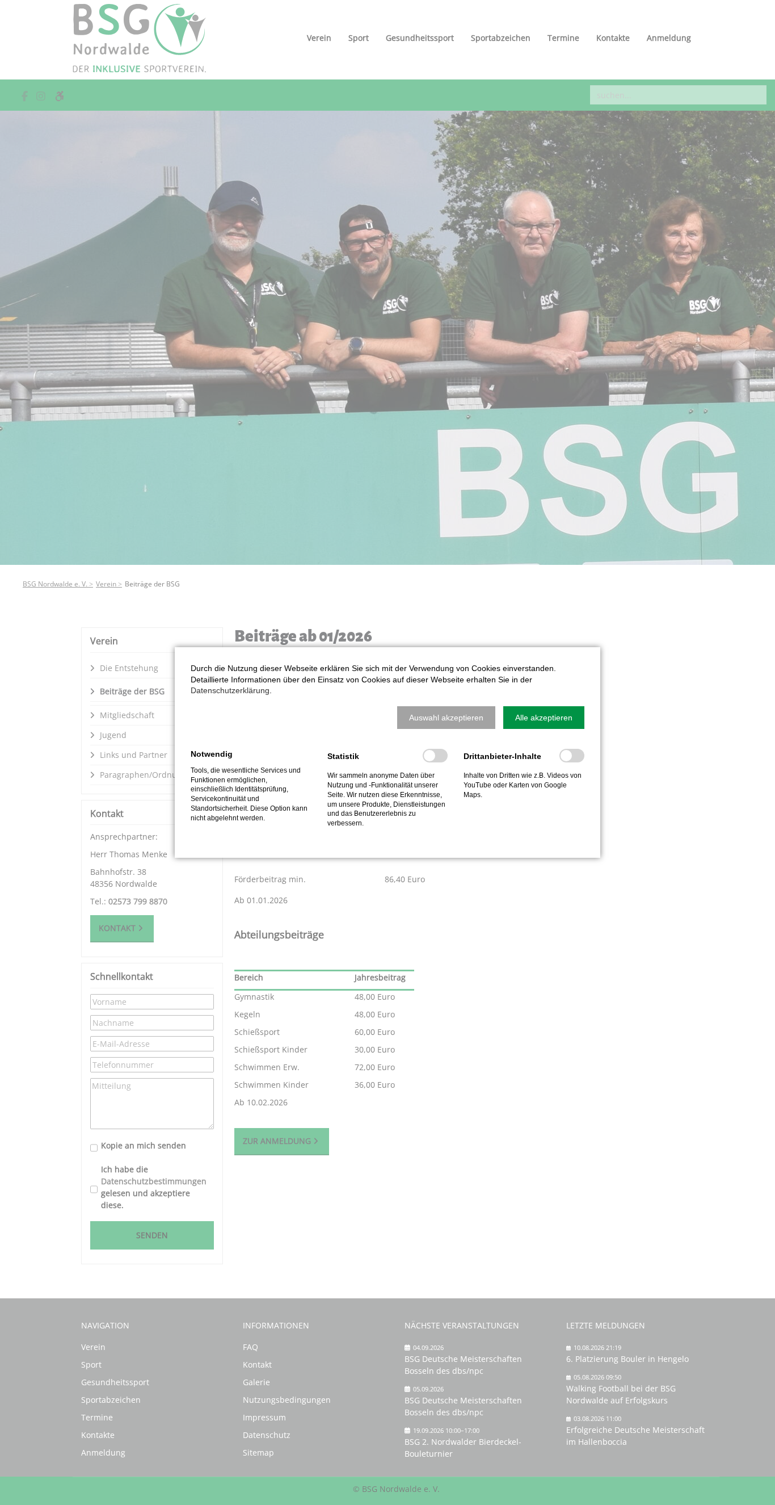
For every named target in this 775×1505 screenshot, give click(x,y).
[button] (446, 717)
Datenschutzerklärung (230, 690)
